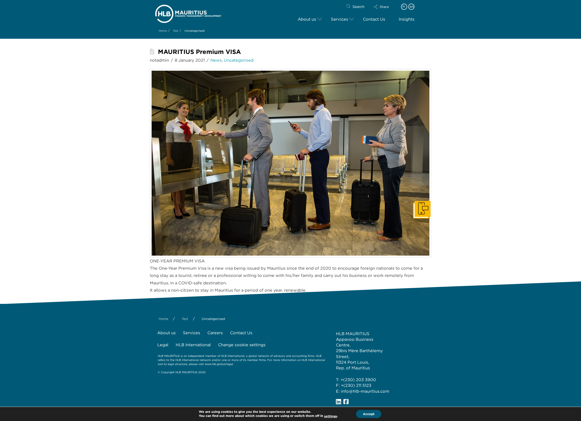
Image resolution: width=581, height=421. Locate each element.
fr (403, 7)
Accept (368, 414)
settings (330, 416)
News (216, 60)
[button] (385, 7)
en (412, 7)
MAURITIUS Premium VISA (199, 52)
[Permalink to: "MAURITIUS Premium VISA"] (290, 163)
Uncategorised (239, 60)
